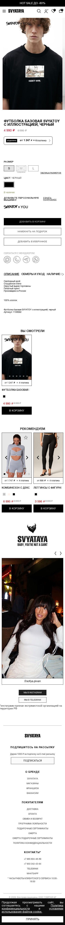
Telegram (32, 869)
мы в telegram (32, 700)
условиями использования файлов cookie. (32, 910)
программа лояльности (32, 823)
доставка (32, 809)
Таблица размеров (50, 173)
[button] (60, 63)
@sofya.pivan (32, 681)
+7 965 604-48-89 (32, 859)
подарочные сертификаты (32, 828)
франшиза (32, 788)
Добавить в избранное (32, 241)
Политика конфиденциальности (32, 843)
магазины (32, 783)
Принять (32, 919)
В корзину (16, 410)
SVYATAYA (32, 778)
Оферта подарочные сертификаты (32, 838)
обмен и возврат (32, 819)
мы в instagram (33, 692)
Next (29, 359)
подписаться (32, 760)
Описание (11, 274)
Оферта (32, 833)
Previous (4, 359)
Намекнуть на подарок (32, 231)
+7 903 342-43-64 (32, 864)
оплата (32, 814)
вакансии (32, 793)
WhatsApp (32, 873)
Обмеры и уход (33, 274)
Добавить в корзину (32, 221)
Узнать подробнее (50, 199)
